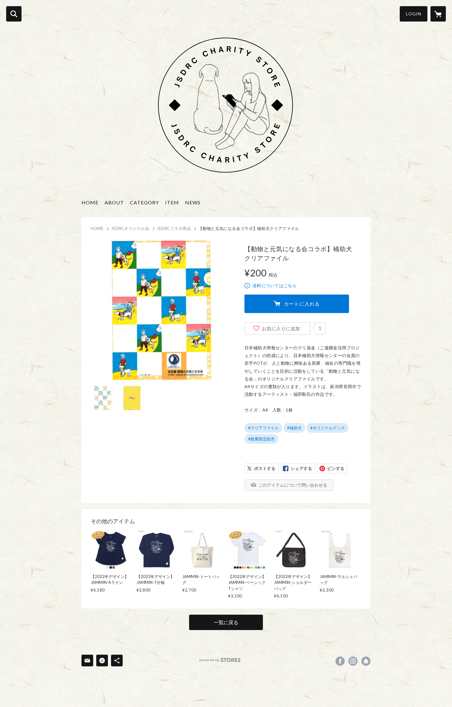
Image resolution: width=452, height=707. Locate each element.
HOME (89, 202)
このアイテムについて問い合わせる (292, 485)
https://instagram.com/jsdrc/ (353, 661)
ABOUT (114, 202)
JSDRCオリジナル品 (130, 228)
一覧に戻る (226, 622)
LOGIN (413, 13)
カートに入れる (302, 304)
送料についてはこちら (274, 285)
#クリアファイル (263, 427)
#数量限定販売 (261, 438)
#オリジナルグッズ (327, 427)
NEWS (192, 202)
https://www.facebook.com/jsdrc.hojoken (340, 661)
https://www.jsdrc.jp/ (366, 661)
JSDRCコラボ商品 (174, 228)
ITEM (172, 202)
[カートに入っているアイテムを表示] (438, 14)
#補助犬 (294, 427)
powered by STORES (220, 660)
